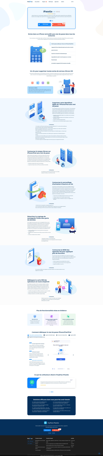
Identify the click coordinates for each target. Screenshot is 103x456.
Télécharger (51, 1)
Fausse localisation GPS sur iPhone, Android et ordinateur (55, 445)
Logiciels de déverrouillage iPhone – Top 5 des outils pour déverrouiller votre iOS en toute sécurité (41, 408)
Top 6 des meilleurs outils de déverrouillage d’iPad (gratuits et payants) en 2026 (40, 405)
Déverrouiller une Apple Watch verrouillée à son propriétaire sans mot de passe (62, 408)
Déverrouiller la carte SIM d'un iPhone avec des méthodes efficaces (61, 411)
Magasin (43, 1)
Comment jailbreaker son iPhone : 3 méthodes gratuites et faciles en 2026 (61, 405)
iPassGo (36, 443)
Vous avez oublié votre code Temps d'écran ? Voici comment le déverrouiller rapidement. (61, 402)
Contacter (72, 443)
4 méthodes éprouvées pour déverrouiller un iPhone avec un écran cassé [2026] (58, 450)
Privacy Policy (58, 455)
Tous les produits (38, 450)
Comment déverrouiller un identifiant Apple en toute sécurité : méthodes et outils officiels (40, 411)
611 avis (54, 13)
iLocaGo (36, 445)
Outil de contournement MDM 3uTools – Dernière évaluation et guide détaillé (39, 402)
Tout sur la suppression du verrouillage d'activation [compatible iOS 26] (57, 443)
